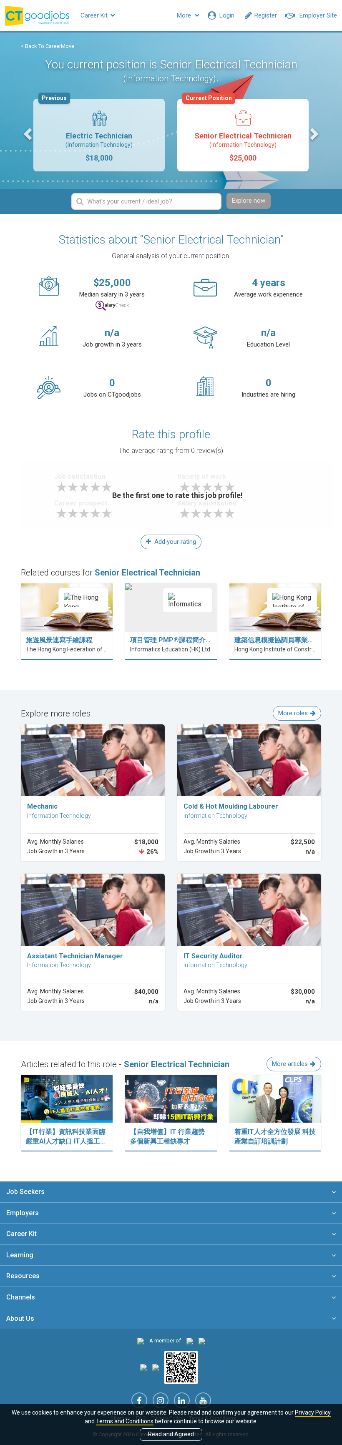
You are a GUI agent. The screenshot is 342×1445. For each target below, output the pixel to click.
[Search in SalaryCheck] (112, 306)
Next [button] (313, 133)
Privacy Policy (313, 1412)
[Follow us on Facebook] (139, 1400)
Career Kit (94, 15)
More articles (290, 1064)
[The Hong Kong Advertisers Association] (189, 1340)
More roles (293, 713)
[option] (99, 135)
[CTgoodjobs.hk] (140, 1340)
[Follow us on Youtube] (203, 1400)
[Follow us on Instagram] (160, 1400)
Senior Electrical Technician (239, 130)
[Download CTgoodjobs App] (181, 1367)
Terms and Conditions (124, 1421)
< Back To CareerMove (47, 46)
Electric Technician (87, 130)
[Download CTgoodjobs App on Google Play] (155, 1367)
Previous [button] (28, 133)
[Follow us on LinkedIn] (182, 1400)
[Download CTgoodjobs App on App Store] (143, 1367)
